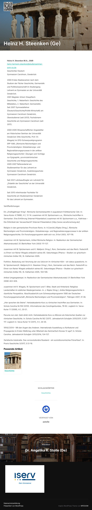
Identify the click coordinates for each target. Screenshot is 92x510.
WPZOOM (84, 506)
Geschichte (46, 393)
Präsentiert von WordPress (13, 506)
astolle (46, 422)
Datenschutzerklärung (12, 503)
